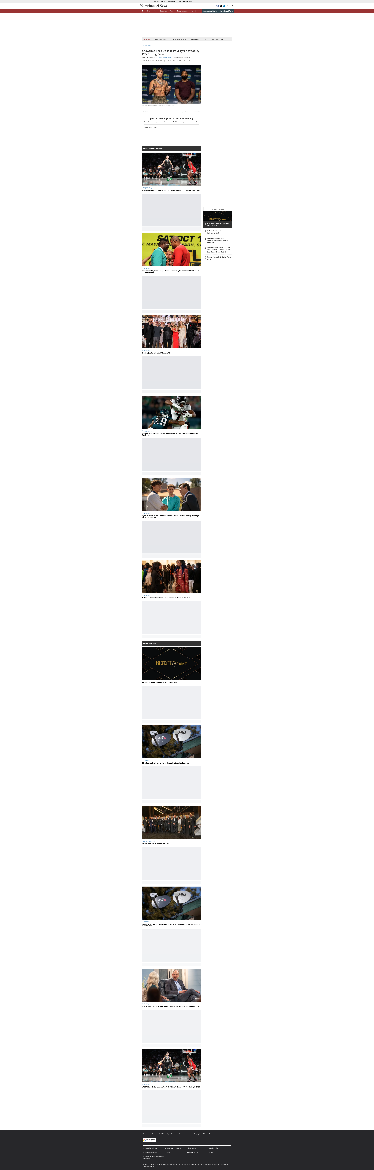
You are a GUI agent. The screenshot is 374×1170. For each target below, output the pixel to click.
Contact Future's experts (173, 1148)
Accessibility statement (150, 1152)
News (148, 11)
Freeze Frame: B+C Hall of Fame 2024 (219, 258)
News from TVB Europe (199, 39)
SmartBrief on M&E (161, 39)
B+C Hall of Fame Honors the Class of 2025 (218, 225)
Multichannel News (185, 1)
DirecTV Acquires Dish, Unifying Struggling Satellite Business (217, 240)
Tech (155, 11)
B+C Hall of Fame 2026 (219, 39)
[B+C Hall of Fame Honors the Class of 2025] (217, 219)
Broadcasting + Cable (168, 1)
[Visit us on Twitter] (221, 6)
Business (163, 11)
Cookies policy (213, 1148)
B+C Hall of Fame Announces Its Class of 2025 (218, 232)
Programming (182, 11)
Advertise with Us (192, 1152)
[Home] (142, 11)
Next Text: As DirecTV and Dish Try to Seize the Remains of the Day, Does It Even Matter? (218, 250)
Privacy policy (191, 1148)
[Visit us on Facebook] (217, 6)
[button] (230, 6)
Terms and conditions (150, 1148)
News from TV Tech (179, 39)
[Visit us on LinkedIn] (224, 6)
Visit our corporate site (216, 1134)
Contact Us (212, 1152)
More (193, 11)
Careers (167, 1152)
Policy (172, 11)
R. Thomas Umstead (150, 57)
